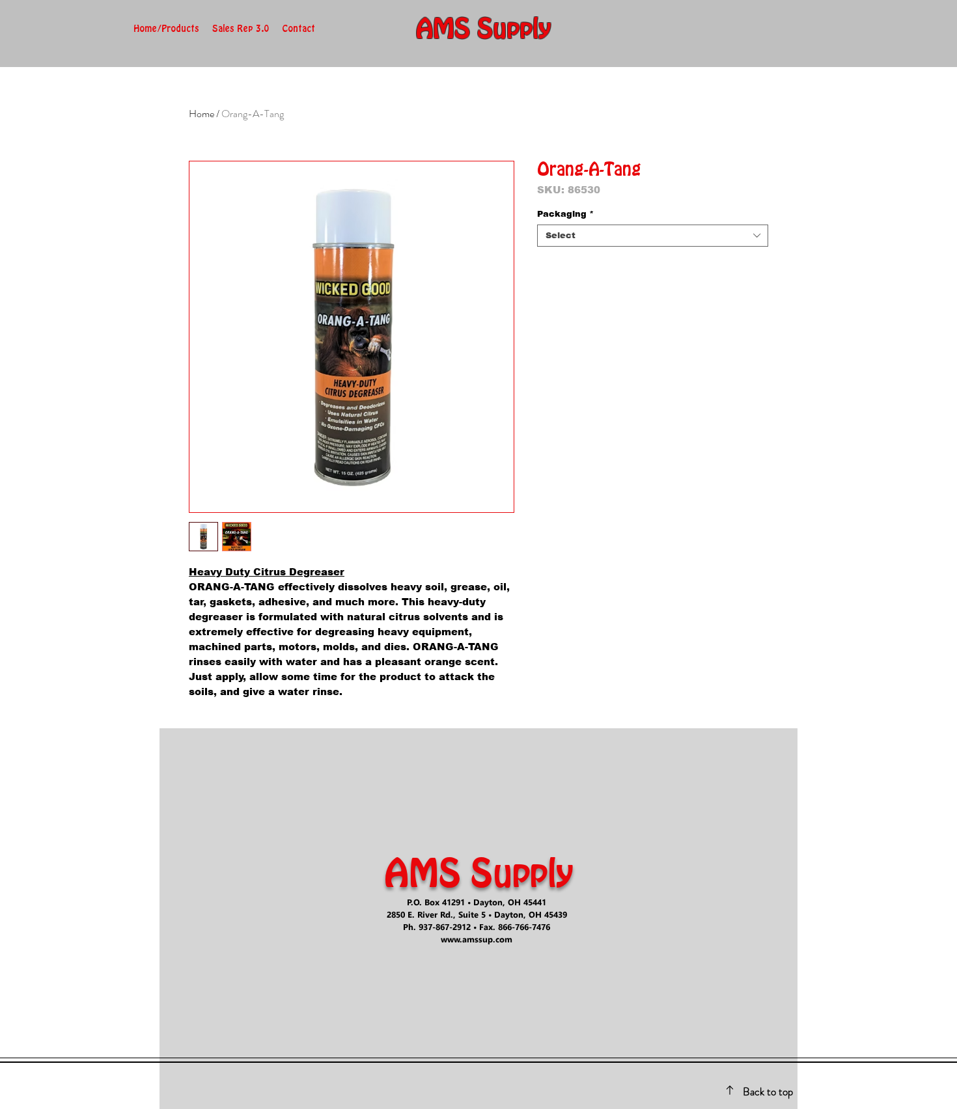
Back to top (768, 1091)
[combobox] (652, 236)
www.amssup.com (476, 938)
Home (201, 113)
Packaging (565, 214)
